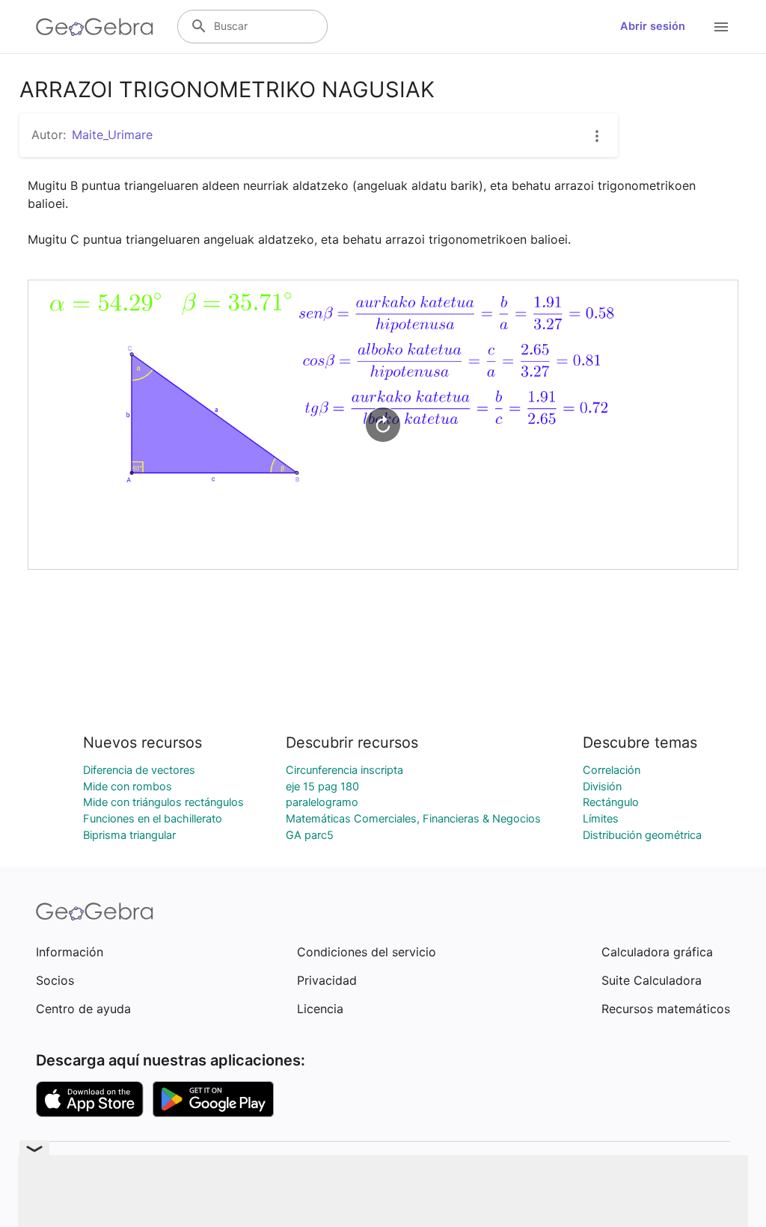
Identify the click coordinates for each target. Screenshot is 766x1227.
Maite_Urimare (112, 134)
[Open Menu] (721, 27)
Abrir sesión (652, 26)
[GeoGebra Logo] (94, 27)
